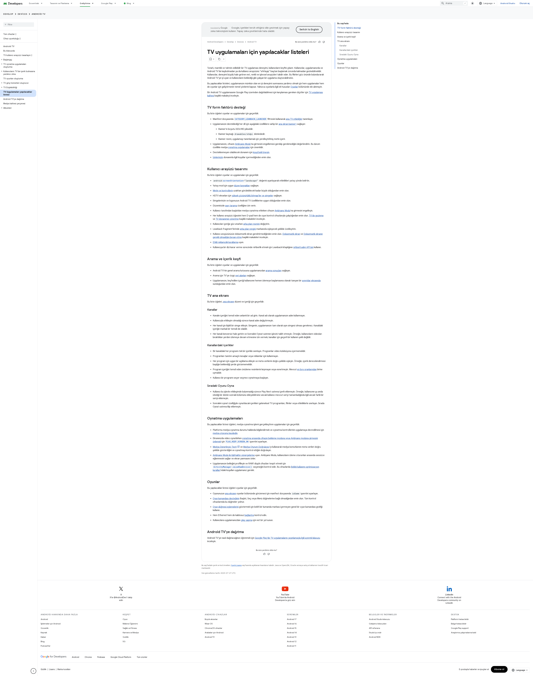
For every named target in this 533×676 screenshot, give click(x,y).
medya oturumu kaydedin (225, 433)
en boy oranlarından (307, 369)
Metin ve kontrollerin (223, 190)
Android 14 (292, 632)
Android (44, 619)
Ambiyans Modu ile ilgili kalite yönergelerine (234, 455)
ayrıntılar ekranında (311, 280)
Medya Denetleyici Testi (225, 447)
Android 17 (291, 619)
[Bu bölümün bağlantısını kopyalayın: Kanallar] (220, 310)
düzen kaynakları (242, 185)
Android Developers (215, 42)
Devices (22, 14)
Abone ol (499, 669)
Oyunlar (294, 87)
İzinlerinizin (218, 157)
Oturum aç (525, 3)
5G (124, 641)
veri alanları (240, 275)
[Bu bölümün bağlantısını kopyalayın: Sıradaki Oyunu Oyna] (237, 386)
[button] (18, 59)
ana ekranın (228, 301)
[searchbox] (18, 24)
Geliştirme (85, 3)
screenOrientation (233, 180)
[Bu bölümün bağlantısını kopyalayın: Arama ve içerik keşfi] (243, 259)
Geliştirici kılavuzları (377, 623)
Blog (129, 3)
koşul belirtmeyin (261, 152)
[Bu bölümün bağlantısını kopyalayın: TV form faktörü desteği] (248, 107)
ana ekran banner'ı (287, 124)
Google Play (107, 3)
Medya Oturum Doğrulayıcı (256, 447)
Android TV (38, 14)
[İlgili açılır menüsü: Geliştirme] (94, 3)
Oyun (125, 619)
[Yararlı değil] (324, 42)
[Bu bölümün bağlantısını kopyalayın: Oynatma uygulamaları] (245, 418)
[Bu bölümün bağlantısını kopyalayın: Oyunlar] (222, 482)
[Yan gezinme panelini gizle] (33, 671)
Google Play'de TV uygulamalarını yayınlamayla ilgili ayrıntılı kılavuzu (287, 538)
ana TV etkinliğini (294, 119)
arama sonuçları (273, 270)
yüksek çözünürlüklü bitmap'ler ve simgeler (252, 195)
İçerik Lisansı (236, 565)
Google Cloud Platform (120, 657)
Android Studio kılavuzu (379, 619)
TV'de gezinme (316, 215)
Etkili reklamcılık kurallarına (225, 242)
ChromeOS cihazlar (213, 628)
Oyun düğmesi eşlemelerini (226, 507)
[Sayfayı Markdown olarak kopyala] (219, 59)
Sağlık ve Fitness (130, 628)
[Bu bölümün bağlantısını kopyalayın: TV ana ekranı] (231, 296)
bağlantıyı (249, 515)
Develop (8, 14)
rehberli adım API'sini (303, 247)
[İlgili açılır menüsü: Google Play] (116, 3)
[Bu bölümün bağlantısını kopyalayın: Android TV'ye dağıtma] (246, 532)
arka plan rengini (248, 229)
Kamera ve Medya (131, 632)
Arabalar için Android (214, 632)
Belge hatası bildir (458, 623)
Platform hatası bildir (460, 619)
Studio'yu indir (375, 632)
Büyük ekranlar (211, 619)
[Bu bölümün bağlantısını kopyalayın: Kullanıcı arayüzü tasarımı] (250, 169)
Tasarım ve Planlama (59, 3)
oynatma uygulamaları (239, 147)
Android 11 (291, 646)
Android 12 (291, 641)
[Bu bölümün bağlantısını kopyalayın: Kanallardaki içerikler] (236, 345)
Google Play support (460, 628)
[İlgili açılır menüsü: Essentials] (43, 3)
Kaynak (44, 632)
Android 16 (292, 623)
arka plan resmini (251, 224)
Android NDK (374, 637)
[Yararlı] (319, 42)
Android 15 (291, 628)
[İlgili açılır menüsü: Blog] (135, 3)
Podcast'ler (45, 646)
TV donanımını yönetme (227, 219)
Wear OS (209, 623)
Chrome (88, 657)
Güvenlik (44, 628)
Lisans (52, 669)
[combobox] (454, 3)
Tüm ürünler (142, 657)
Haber (43, 637)
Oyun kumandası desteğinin (226, 498)
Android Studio (507, 3)
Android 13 (291, 637)
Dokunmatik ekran (291, 234)
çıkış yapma (246, 520)
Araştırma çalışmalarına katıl (463, 632)
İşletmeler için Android (51, 623)
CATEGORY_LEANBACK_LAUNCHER (250, 119)
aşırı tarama (231, 205)
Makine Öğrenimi (130, 623)
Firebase (101, 657)
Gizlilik (126, 637)
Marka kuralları (63, 669)
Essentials (34, 3)
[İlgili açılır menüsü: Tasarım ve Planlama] (72, 3)
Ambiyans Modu (243, 144)
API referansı (374, 628)
